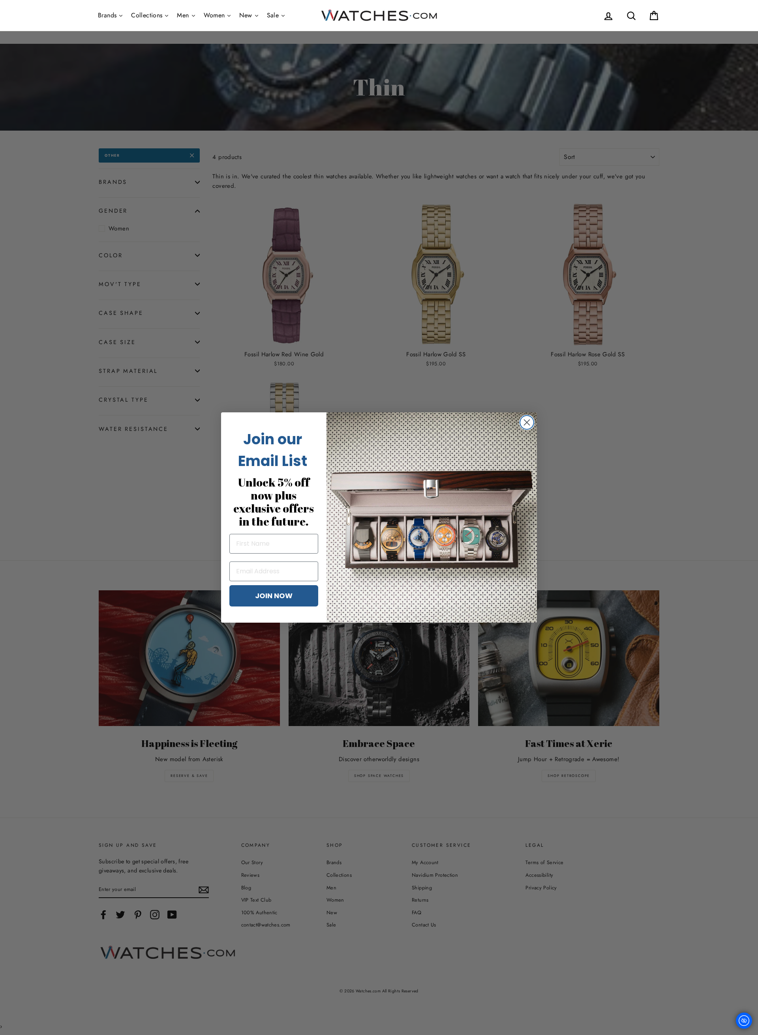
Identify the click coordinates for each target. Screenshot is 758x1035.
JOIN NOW (274, 596)
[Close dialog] (527, 422)
